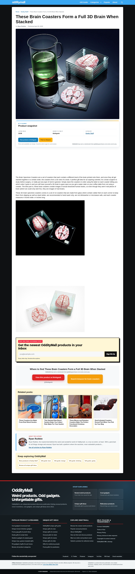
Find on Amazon (46, 140)
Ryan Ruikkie (22, 26)
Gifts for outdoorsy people (51, 544)
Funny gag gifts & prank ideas (21, 532)
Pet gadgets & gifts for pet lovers (22, 544)
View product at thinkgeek (28, 140)
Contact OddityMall (103, 526)
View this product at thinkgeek (48, 377)
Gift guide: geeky (90, 461)
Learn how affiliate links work (50, 564)
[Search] (122, 2)
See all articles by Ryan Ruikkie (40, 447)
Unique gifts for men (49, 529)
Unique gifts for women (50, 532)
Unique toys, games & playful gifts (23, 541)
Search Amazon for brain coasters (85, 379)
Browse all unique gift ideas (28, 465)
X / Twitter (74, 556)
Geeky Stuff (24, 11)
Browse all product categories (21, 547)
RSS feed (107, 556)
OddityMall (22, 490)
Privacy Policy (101, 532)
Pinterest (82, 556)
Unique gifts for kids (49, 541)
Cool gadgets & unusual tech (21, 526)
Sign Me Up (110, 354)
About (114, 2)
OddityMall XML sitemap (104, 541)
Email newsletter (117, 556)
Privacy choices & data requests (107, 535)
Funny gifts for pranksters (51, 547)
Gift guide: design (60, 461)
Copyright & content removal (106, 538)
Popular (107, 2)
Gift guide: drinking (75, 461)
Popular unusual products (79, 529)
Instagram (91, 556)
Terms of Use (101, 529)
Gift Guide (84, 2)
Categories (94, 2)
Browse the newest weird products (81, 526)
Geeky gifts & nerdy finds (20, 535)
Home (17, 11)
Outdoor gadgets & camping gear (22, 538)
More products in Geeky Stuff (28, 461)
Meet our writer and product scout (81, 538)
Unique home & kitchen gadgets (22, 529)
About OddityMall (76, 532)
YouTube (99, 556)
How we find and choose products (81, 535)
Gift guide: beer (46, 461)
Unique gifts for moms (50, 538)
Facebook (65, 556)
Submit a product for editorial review (82, 541)
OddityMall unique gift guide (52, 526)
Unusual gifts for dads (50, 535)
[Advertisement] (67, 162)
